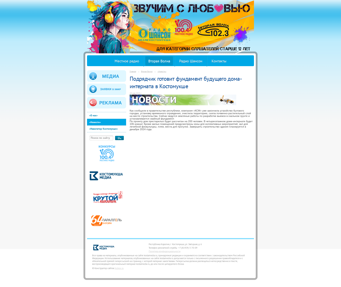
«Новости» (95, 122)
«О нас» (93, 115)
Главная (133, 71)
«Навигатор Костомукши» (103, 128)
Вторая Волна (159, 61)
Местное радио (127, 61)
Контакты (219, 61)
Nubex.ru (119, 268)
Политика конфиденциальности (164, 251)
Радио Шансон (190, 61)
